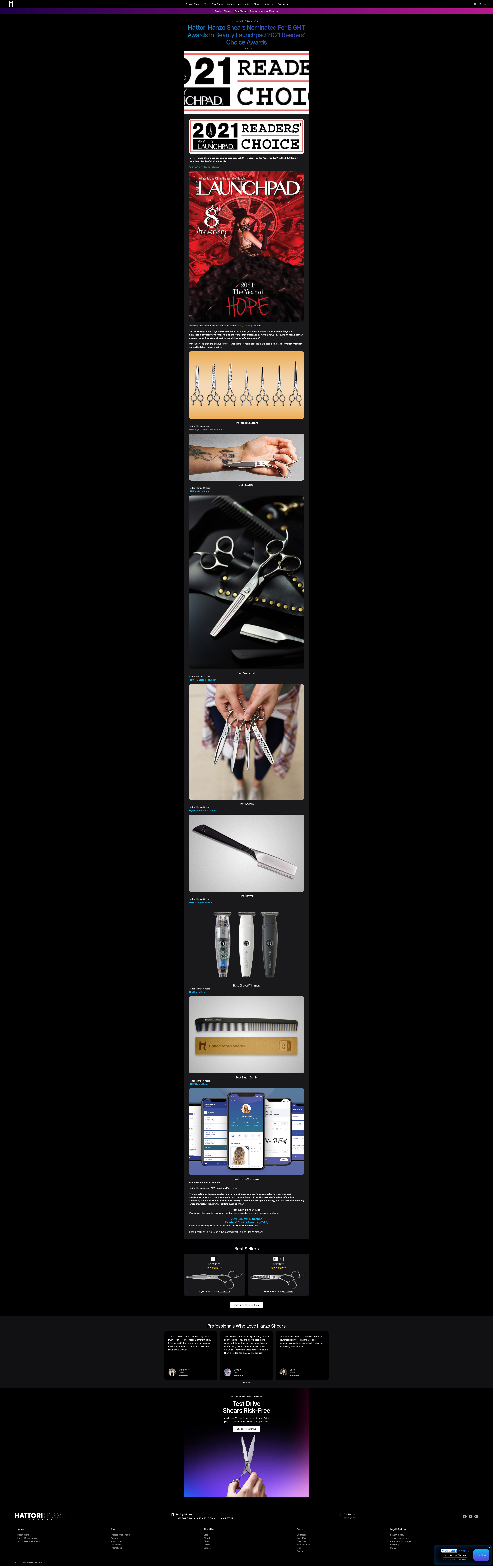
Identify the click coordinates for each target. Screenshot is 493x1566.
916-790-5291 (350, 1518)
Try (206, 4)
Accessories (244, 4)
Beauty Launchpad (245, 325)
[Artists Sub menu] (273, 4)
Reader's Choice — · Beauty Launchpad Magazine (246, 11)
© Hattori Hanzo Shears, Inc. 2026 (28, 1562)
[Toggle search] (475, 4)
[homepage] (11, 4)
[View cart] (485, 4)
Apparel (230, 4)
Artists (267, 4)
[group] (214, 1275)
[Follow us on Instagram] (476, 1516)
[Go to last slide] (187, 1291)
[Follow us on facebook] (465, 1516)
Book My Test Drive (246, 1429)
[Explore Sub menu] (288, 4)
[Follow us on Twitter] (470, 1516)
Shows (257, 4)
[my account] (480, 4)
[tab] (244, 1382)
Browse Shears (193, 4)
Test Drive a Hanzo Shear (246, 1305)
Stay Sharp (217, 4)
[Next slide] (306, 1291)
